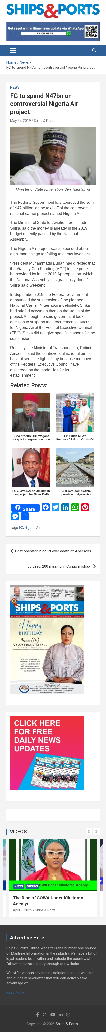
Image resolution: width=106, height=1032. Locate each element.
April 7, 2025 (22, 910)
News (15, 87)
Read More (15, 992)
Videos (32, 886)
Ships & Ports (44, 121)
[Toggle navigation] (12, 50)
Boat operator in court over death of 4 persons (53, 551)
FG (21, 528)
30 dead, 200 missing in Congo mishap (59, 566)
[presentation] (89, 831)
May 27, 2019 (20, 121)
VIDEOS (18, 832)
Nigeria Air (33, 528)
